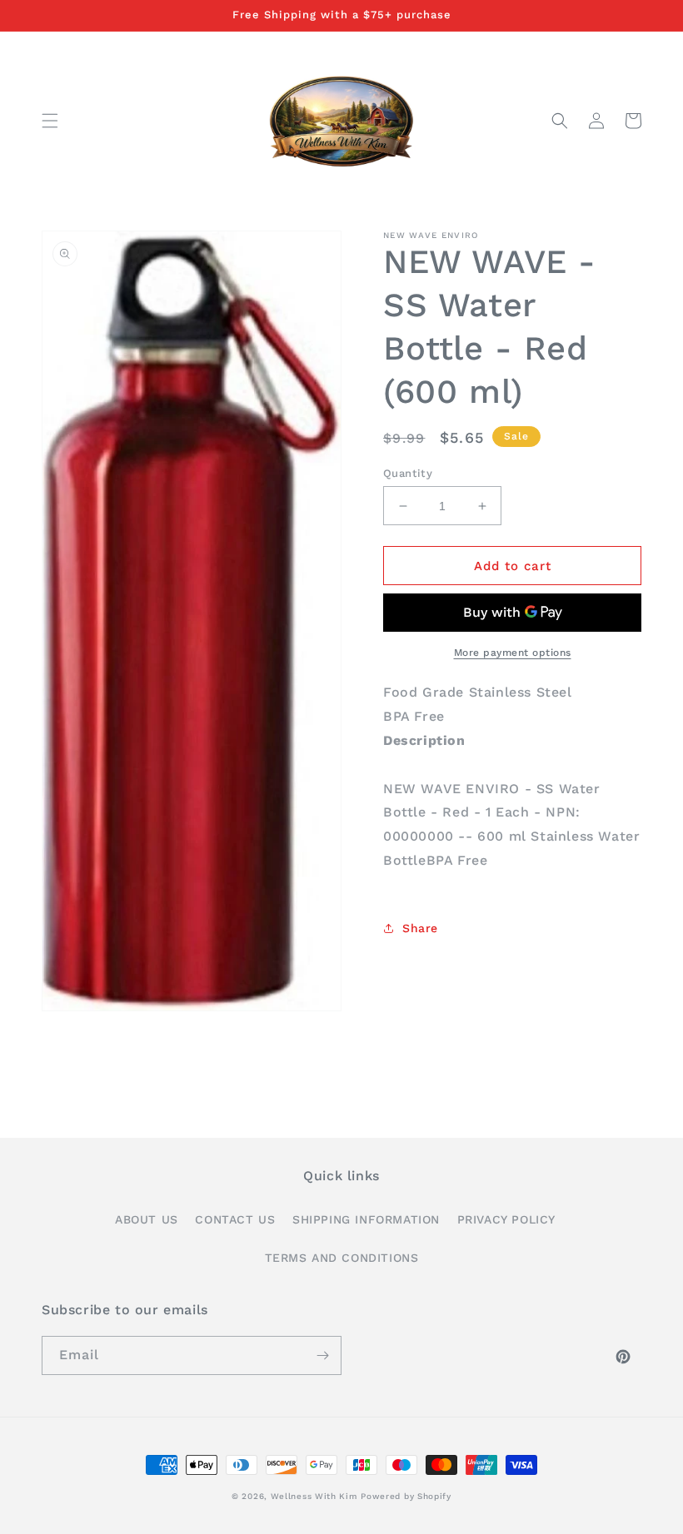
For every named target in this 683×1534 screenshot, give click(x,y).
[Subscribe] (322, 1355)
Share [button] (420, 928)
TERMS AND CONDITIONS (342, 1257)
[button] (50, 120)
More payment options (512, 652)
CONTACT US (235, 1219)
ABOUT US (146, 1219)
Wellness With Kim (314, 1496)
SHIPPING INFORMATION (366, 1219)
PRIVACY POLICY (506, 1219)
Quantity (407, 473)
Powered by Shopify (406, 1496)
